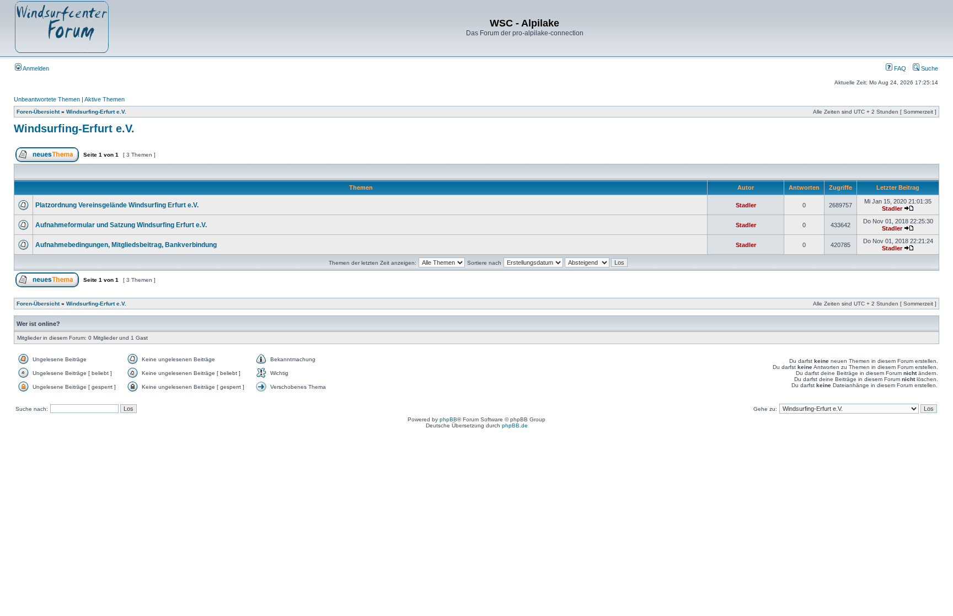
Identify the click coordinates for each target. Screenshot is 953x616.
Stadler (746, 205)
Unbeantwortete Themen (47, 99)
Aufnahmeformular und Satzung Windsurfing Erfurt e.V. (121, 225)
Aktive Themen (104, 99)
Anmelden (35, 68)
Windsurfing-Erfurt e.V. (96, 112)
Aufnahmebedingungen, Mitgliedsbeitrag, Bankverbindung (126, 245)
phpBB (448, 419)
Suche (928, 68)
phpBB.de (515, 425)
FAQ (899, 68)
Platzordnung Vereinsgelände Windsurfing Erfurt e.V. (117, 205)
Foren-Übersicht (38, 112)
